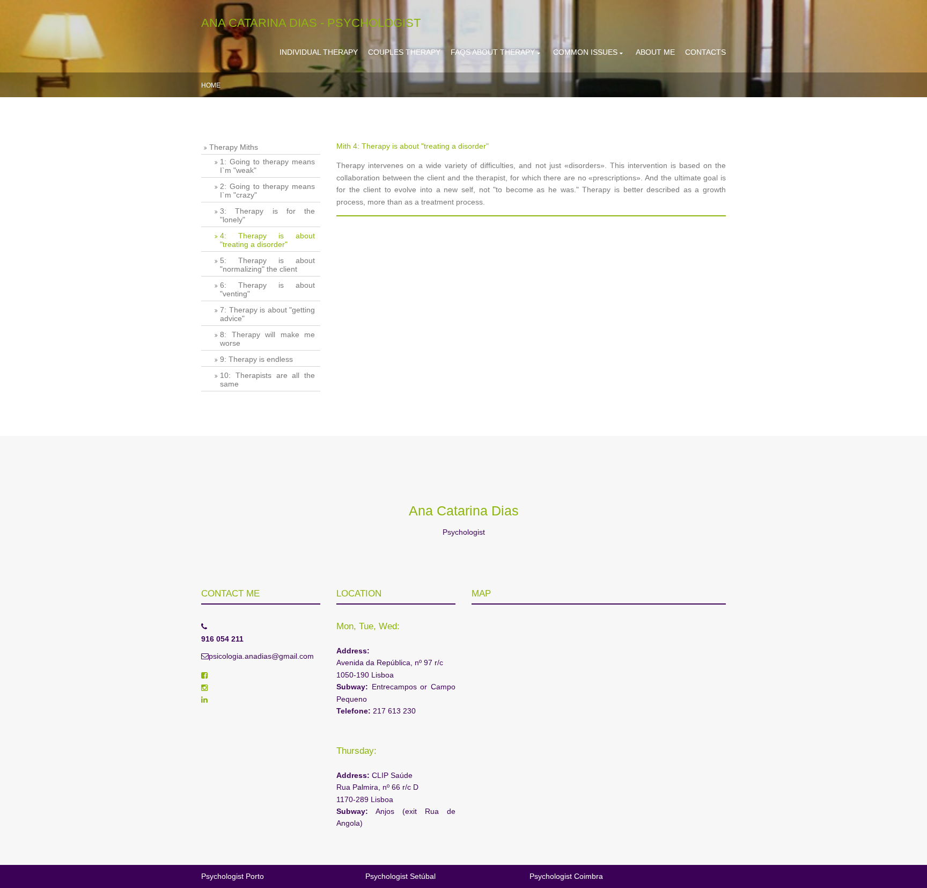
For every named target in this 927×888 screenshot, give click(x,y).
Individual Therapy (318, 52)
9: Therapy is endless (256, 359)
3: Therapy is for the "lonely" (267, 215)
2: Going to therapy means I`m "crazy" (267, 190)
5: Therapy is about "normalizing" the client (267, 264)
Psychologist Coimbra (566, 876)
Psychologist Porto (232, 876)
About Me (655, 52)
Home (210, 85)
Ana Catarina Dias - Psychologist (311, 23)
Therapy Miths (233, 147)
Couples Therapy (404, 52)
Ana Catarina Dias (464, 510)
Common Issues (585, 52)
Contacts (705, 52)
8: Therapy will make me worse (267, 338)
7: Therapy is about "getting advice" (267, 314)
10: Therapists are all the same (267, 379)
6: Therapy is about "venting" (267, 289)
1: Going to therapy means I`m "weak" (267, 165)
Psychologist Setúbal (400, 876)
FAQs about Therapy (493, 52)
